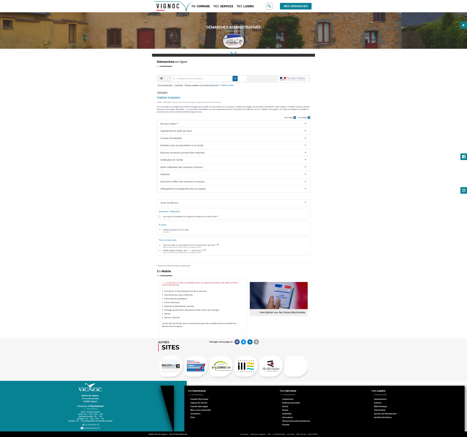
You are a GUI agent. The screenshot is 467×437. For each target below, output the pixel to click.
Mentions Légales (258, 434)
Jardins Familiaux (383, 417)
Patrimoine (379, 410)
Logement (179, 85)
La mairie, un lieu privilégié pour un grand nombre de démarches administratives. (200, 283)
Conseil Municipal (199, 399)
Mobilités (287, 414)
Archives (290, 434)
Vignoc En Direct (198, 403)
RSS (269, 434)
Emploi (285, 425)
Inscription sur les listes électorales (282, 312)
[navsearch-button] (269, 6)
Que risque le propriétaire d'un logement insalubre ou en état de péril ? (190, 216)
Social (285, 406)
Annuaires (287, 417)
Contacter (244, 434)
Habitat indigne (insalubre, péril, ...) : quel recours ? (183, 250)
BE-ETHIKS (313, 434)
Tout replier (288, 117)
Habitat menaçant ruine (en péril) (176, 230)
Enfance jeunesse (291, 403)
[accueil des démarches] (161, 78)
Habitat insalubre (227, 85)
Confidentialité (279, 434)
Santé (285, 410)
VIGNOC (168, 6)
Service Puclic (175, 323)
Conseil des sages (199, 406)
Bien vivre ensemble (200, 410)
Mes (223, 6)
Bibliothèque (380, 406)
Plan (192, 417)
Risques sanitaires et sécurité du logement (202, 85)
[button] (234, 123)
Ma (201, 6)
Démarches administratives (296, 421)
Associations (380, 399)
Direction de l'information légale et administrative (174, 266)
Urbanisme (287, 399)
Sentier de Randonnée (385, 414)
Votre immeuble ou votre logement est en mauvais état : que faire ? (189, 245)
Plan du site (301, 434)
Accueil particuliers (165, 85)
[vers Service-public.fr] (293, 79)
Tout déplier (303, 117)
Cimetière (195, 414)
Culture (378, 403)
